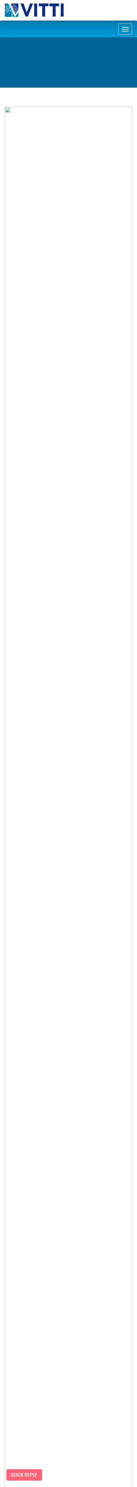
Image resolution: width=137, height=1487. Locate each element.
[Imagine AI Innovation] (34, 9)
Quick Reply (24, 1474)
